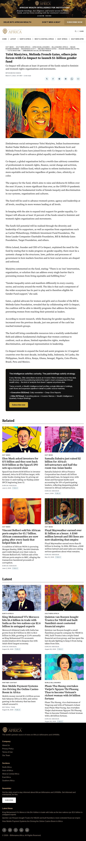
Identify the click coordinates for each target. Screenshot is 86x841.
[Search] (76, 31)
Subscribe (9, 800)
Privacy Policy (8, 749)
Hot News (10, 47)
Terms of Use (7, 752)
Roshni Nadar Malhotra (69, 49)
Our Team (6, 755)
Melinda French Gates (47, 49)
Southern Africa (78, 39)
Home (4, 39)
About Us (6, 745)
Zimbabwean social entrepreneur (37, 50)
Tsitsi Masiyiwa (13, 50)
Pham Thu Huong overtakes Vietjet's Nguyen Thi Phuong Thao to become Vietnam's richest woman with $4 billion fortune (62, 692)
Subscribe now (74, 22)
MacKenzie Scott (28, 49)
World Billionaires (53, 682)
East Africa (62, 39)
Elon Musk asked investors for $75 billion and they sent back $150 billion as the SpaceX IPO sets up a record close (20, 463)
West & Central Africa (44, 39)
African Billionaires (41, 47)
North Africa (25, 39)
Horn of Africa (7, 770)
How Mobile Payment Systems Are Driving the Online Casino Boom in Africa (20, 689)
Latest (13, 39)
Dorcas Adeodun (9, 485)
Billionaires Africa (60, 47)
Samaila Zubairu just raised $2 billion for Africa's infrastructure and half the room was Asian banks (63, 463)
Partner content (9, 682)
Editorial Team (8, 707)
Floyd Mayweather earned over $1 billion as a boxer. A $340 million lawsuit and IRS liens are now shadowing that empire (64, 534)
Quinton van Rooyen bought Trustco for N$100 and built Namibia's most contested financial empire (61, 621)
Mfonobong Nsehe (13, 73)
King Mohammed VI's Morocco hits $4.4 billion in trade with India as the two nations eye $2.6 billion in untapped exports (21, 621)
